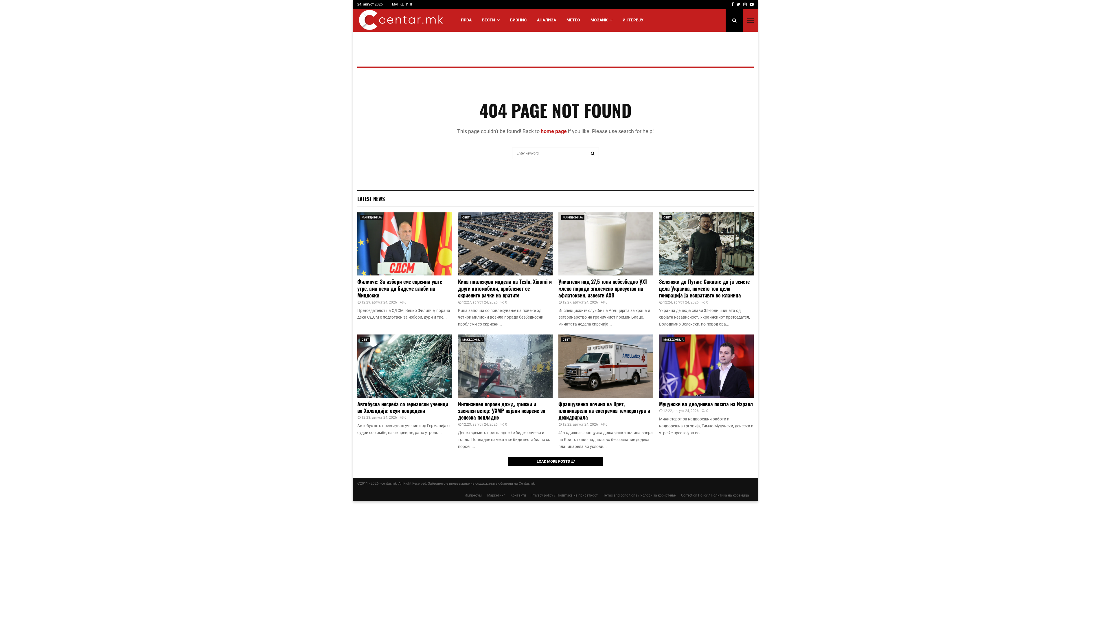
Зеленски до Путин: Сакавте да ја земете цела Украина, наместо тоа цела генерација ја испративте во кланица (704, 288)
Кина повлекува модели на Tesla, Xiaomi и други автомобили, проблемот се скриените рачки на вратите (505, 288)
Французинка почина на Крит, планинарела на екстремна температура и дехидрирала (604, 410)
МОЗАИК (599, 20)
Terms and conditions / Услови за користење (639, 495)
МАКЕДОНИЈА (372, 217)
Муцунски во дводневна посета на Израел (706, 404)
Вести (488, 20)
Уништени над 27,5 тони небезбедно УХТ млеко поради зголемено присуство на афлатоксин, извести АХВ (602, 288)
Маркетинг (496, 495)
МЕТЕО (573, 20)
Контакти (518, 495)
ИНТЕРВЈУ (633, 20)
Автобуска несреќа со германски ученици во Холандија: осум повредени (402, 407)
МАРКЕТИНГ (402, 4)
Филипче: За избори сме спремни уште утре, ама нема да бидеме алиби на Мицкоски (399, 288)
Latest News (371, 199)
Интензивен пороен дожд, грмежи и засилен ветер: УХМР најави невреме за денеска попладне (501, 410)
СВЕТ (466, 217)
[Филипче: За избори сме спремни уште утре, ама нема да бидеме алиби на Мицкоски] (404, 243)
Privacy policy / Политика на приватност (564, 495)
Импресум (473, 495)
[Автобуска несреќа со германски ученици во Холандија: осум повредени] (404, 366)
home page (554, 131)
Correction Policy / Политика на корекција (715, 495)
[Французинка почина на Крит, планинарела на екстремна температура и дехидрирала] (605, 366)
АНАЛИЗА (546, 20)
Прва (466, 20)
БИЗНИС (518, 20)
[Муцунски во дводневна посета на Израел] (706, 366)
